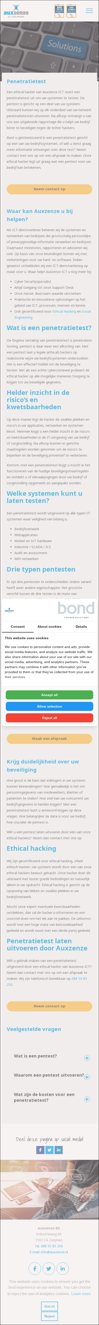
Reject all (49, 718)
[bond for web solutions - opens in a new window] (76, 610)
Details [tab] (81, 626)
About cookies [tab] (49, 626)
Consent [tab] (18, 626)
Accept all (49, 695)
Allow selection (49, 706)
